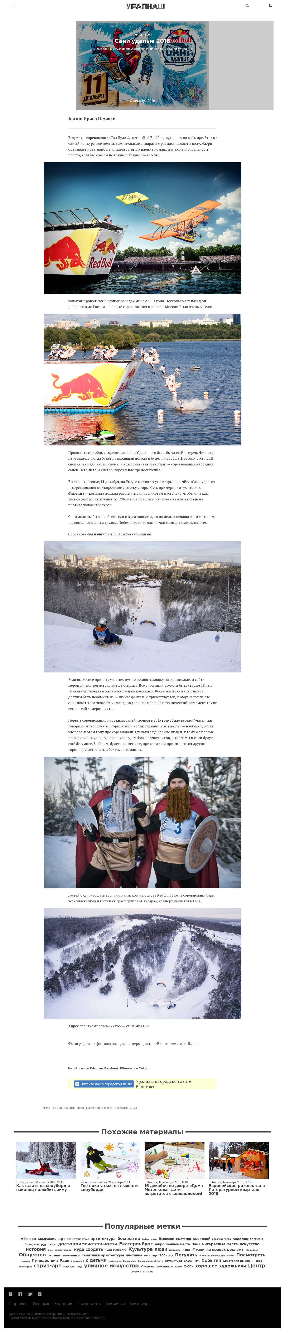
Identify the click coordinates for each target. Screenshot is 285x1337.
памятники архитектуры (103, 1255)
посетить (231, 1256)
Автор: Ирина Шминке (91, 119)
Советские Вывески (238, 1261)
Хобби (188, 1266)
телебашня (69, 1267)
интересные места (220, 1244)
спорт (80, 1108)
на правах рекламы (225, 1249)
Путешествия (45, 1260)
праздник (26, 1261)
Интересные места (94, 1182)
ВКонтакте (127, 1068)
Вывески (166, 1239)
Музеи (198, 1249)
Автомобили (47, 1239)
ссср (258, 1261)
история (36, 1249)
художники (232, 1266)
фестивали (164, 1266)
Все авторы (140, 1303)
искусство (250, 1244)
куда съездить (115, 1250)
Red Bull (57, 1108)
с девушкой (77, 1261)
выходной (93, 1108)
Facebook (111, 1068)
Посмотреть (250, 1255)
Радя (64, 1260)
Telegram (96, 1068)
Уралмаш (148, 1266)
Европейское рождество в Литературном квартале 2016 (237, 1190)
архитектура (103, 1239)
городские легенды (248, 1239)
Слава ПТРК (192, 1261)
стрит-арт (47, 1265)
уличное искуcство (111, 1265)
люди (161, 1249)
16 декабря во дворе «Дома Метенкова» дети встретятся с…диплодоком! (174, 1190)
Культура (140, 1249)
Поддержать (89, 1303)
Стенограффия (25, 1267)
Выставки (183, 1239)
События (69, 1108)
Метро (186, 1250)
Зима (133, 1108)
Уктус (46, 1108)
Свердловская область (150, 1261)
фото (178, 1267)
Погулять (186, 1255)
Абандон (28, 1239)
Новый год (252, 1250)
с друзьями (114, 1261)
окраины (54, 1255)
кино (50, 1250)
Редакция (62, 1303)
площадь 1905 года (158, 1255)
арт (61, 1239)
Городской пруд (35, 1244)
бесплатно (122, 1108)
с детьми (107, 1108)
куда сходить (88, 1249)
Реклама (41, 1303)
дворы (52, 1244)
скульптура (173, 1261)
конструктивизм (63, 1250)
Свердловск (129, 1261)
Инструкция (25, 1182)
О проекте (18, 1303)
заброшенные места (172, 1244)
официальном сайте (187, 679)
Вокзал (154, 1239)
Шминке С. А (137, 1272)
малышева (174, 1250)
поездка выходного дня (212, 1256)
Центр (256, 1265)
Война (145, 1239)
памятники (71, 1255)
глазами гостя (221, 1239)
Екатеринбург (136, 1244)
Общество (32, 1255)
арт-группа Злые (78, 1239)
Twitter (143, 1068)
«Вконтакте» (166, 1043)
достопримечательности (87, 1244)
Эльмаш (149, 1272)
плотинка (134, 1255)
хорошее (206, 1266)
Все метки (115, 1303)
